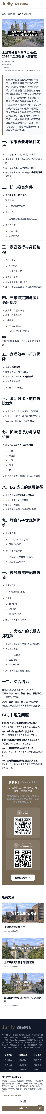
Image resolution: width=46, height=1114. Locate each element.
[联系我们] (40, 1108)
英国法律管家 (6, 64)
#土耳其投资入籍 (18, 71)
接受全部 (23, 1108)
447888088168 (26, 846)
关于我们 (23, 1069)
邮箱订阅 (37, 1069)
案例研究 (23, 1060)
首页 (4, 14)
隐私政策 (37, 1060)
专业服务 (8, 1060)
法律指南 (11, 14)
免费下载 (8, 1069)
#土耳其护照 (6, 71)
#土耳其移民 (29, 71)
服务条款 (37, 1065)
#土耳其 (37, 71)
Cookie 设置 (16, 1095)
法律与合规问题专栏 (14, 927)
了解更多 (5, 1095)
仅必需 (23, 1101)
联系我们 (23, 1065)
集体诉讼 (8, 1065)
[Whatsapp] (40, 1099)
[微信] (40, 1092)
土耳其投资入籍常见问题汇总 (19, 962)
